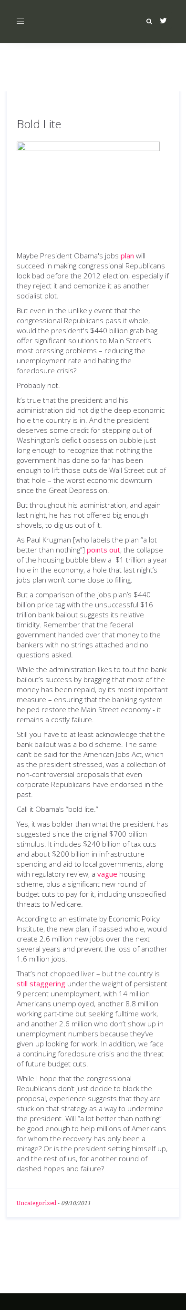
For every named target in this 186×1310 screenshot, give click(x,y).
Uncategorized (36, 1203)
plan (127, 255)
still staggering (41, 983)
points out (103, 549)
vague (107, 874)
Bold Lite (39, 124)
